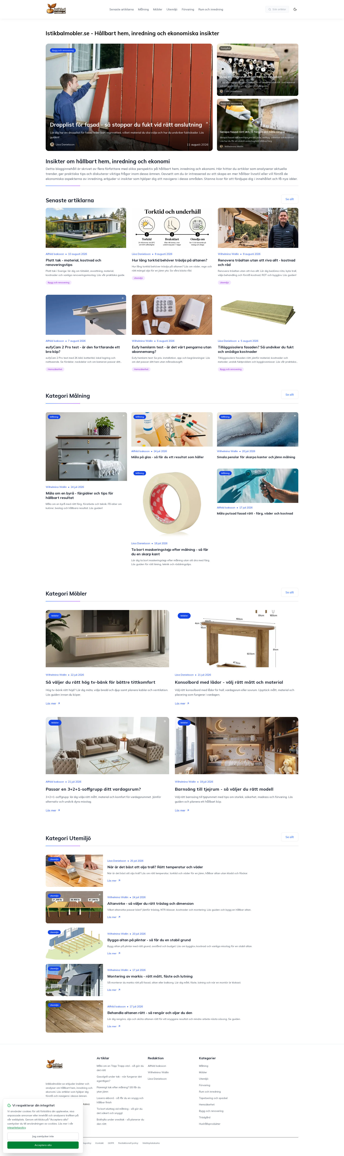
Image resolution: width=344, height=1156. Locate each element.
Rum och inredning (210, 9)
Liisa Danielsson (141, 254)
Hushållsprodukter (209, 1123)
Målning (143, 9)
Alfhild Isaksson (55, 254)
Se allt (290, 199)
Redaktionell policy (128, 1143)
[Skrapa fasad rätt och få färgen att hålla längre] (257, 125)
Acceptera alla (43, 1145)
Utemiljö (171, 9)
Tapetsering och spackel (213, 1098)
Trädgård (225, 48)
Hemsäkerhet (55, 369)
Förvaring (188, 9)
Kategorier (207, 1058)
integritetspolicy (16, 1127)
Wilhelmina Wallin (228, 254)
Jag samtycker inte (43, 1136)
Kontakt (99, 1143)
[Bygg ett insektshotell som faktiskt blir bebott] (257, 70)
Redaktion (156, 1058)
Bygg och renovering (63, 50)
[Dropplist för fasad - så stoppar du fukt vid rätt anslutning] (129, 97)
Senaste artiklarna (121, 9)
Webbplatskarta (151, 1143)
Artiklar (103, 1058)
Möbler (157, 9)
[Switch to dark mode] (295, 9)
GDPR (111, 1143)
